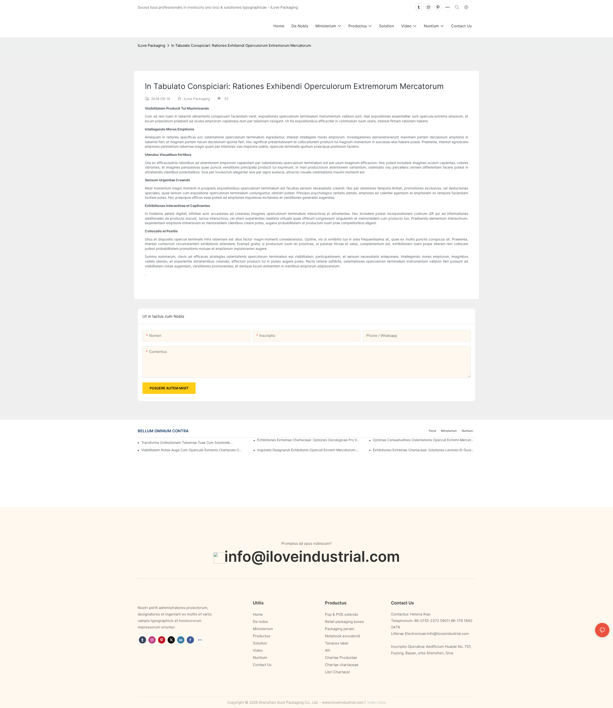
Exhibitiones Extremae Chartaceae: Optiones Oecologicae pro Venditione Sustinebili (308, 440)
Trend (432, 431)
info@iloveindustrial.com (312, 556)
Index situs (376, 702)
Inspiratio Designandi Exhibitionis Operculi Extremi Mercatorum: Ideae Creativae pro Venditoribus (308, 450)
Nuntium (467, 431)
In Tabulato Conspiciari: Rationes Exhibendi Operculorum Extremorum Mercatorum (241, 45)
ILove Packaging (151, 45)
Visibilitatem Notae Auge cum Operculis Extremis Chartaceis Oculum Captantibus (192, 450)
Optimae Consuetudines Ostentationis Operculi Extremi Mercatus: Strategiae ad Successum (424, 440)
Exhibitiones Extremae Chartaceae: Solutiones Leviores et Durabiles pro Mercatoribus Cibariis (424, 450)
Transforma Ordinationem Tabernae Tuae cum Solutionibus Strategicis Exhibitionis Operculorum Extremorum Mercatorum (187, 442)
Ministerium (449, 431)
